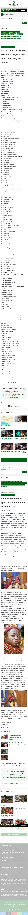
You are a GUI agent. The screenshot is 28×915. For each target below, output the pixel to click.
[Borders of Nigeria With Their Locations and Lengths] (7, 420)
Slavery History (13, 34)
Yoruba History (19, 34)
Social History (11, 38)
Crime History (4, 32)
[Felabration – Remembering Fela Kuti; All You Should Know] (21, 433)
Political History (10, 32)
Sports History (4, 36)
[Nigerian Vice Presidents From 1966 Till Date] (21, 419)
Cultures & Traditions (10, 44)
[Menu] (1, 4)
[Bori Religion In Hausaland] (7, 446)
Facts (13, 46)
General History (4, 38)
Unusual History (18, 38)
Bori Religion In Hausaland (7, 451)
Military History (17, 36)
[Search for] (26, 4)
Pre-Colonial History (5, 34)
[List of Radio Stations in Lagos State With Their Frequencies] (7, 433)
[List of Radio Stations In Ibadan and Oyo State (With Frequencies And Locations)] (21, 446)
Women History (11, 36)
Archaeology (17, 32)
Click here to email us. (15, 402)
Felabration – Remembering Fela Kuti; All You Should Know (21, 440)
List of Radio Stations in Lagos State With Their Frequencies (6, 440)
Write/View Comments (14, 460)
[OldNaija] (14, 3)
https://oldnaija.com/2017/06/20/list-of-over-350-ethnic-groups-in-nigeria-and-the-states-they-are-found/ (14, 396)
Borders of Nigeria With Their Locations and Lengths (6, 427)
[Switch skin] (24, 4)
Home (3, 44)
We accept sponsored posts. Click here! (10, 14)
